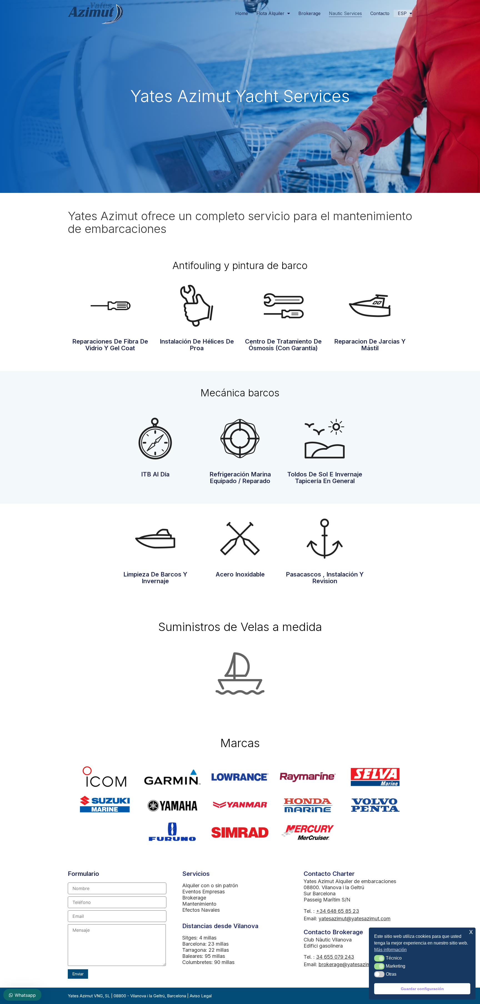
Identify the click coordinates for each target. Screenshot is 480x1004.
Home (241, 13)
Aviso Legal (201, 995)
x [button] (471, 931)
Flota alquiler (270, 13)
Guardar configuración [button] (422, 988)
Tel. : (331, 911)
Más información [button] (390, 949)
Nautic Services (345, 13)
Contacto (379, 13)
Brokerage (309, 13)
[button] (379, 958)
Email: (347, 918)
